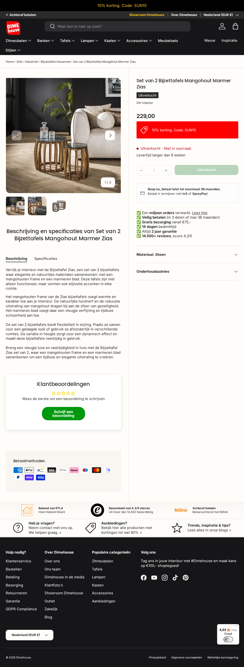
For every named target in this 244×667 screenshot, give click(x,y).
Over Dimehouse (184, 15)
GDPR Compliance (21, 609)
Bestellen (14, 569)
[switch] (228, 639)
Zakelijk (51, 609)
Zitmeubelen (102, 561)
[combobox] (118, 26)
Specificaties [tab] (45, 258)
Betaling (13, 577)
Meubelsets (168, 40)
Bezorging (14, 585)
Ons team (53, 569)
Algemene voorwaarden (186, 657)
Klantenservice (18, 561)
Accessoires (102, 593)
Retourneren (16, 593)
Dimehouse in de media (64, 577)
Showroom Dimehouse (146, 15)
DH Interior (145, 103)
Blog (48, 617)
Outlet (50, 601)
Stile (19, 61)
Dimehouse (23, 657)
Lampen (98, 577)
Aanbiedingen (103, 601)
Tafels (97, 569)
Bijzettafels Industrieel (56, 61)
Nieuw (209, 40)
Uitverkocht (206, 170)
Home (10, 61)
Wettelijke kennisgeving (222, 657)
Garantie (13, 601)
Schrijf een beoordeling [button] (63, 413)
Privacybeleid (157, 657)
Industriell (31, 61)
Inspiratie (229, 40)
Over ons (52, 561)
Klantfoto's (54, 585)
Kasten (98, 585)
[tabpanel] (63, 313)
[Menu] (236, 627)
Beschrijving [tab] (16, 258)
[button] (235, 26)
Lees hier (200, 212)
